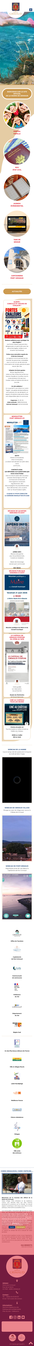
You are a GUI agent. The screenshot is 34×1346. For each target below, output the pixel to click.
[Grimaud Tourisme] (17, 933)
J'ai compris (20, 1227)
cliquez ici (15, 1223)
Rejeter (12, 1227)
